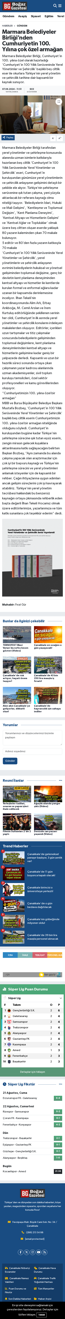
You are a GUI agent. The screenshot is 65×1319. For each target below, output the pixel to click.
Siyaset (36, 16)
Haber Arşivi (44, 1299)
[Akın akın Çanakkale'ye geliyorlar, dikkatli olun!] (17, 695)
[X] (26, 1252)
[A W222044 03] (32, 557)
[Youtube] (38, 1252)
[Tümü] (60, 780)
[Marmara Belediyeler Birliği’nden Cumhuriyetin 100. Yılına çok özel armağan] (32, 115)
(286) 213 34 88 (34, 1232)
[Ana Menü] (60, 6)
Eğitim (49, 16)
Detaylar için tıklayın (32, 1072)
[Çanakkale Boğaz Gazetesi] (14, 6)
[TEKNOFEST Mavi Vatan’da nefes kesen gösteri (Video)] (17, 634)
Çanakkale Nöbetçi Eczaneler (17, 1270)
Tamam (41, 1315)
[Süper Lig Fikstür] (60, 1084)
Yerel (60, 16)
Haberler (7, 26)
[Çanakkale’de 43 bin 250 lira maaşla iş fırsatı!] (48, 665)
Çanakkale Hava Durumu (45, 1270)
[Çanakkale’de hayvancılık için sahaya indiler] (48, 695)
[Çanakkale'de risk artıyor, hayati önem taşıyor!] (17, 665)
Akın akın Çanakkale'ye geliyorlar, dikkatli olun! (16, 709)
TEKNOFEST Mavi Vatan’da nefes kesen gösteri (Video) (15, 648)
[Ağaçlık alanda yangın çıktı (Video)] (48, 793)
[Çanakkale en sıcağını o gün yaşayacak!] (48, 634)
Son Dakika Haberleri (19, 1299)
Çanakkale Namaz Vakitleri (17, 1280)
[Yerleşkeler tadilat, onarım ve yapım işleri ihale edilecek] (17, 793)
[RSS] (44, 1252)
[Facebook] (20, 1252)
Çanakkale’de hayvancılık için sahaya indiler (47, 709)
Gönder (10, 761)
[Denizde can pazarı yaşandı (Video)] (48, 821)
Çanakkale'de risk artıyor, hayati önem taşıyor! (15, 678)
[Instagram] (32, 1252)
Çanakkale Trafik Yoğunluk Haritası (45, 1280)
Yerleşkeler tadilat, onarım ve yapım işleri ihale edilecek (15, 806)
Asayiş (22, 16)
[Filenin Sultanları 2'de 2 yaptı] (17, 821)
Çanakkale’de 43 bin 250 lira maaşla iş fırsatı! (46, 678)
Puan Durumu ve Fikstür (15, 1290)
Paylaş (9, 137)
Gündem (8, 16)
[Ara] (55, 6)
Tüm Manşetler (46, 1288)
